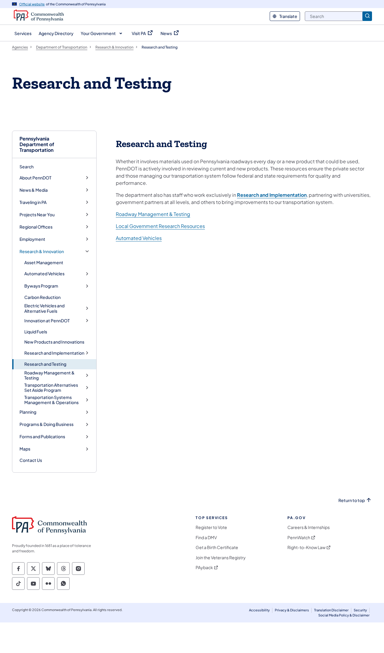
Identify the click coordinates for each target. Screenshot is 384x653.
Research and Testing (45, 364)
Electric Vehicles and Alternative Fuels (44, 308)
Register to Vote (211, 527)
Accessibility (259, 610)
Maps (25, 448)
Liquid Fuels (35, 331)
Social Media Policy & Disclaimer (344, 615)
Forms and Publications (42, 436)
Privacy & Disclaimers (292, 610)
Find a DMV (206, 537)
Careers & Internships (308, 527)
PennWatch (298, 537)
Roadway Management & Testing (49, 375)
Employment (32, 239)
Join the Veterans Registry (221, 557)
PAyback (204, 567)
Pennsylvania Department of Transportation (37, 144)
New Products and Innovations (54, 341)
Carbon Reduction (42, 297)
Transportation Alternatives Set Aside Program (51, 388)
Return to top (351, 500)
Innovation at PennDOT (47, 320)
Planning (28, 412)
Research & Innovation (42, 251)
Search (27, 166)
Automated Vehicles (44, 273)
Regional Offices (36, 226)
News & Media (34, 190)
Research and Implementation (54, 353)
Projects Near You (37, 214)
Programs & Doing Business (47, 424)
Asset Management (43, 262)
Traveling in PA (33, 202)
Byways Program (41, 285)
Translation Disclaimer (331, 610)
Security (360, 610)
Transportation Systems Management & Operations (51, 400)
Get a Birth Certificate (217, 547)
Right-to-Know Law (306, 547)
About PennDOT (35, 177)
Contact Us (31, 460)
